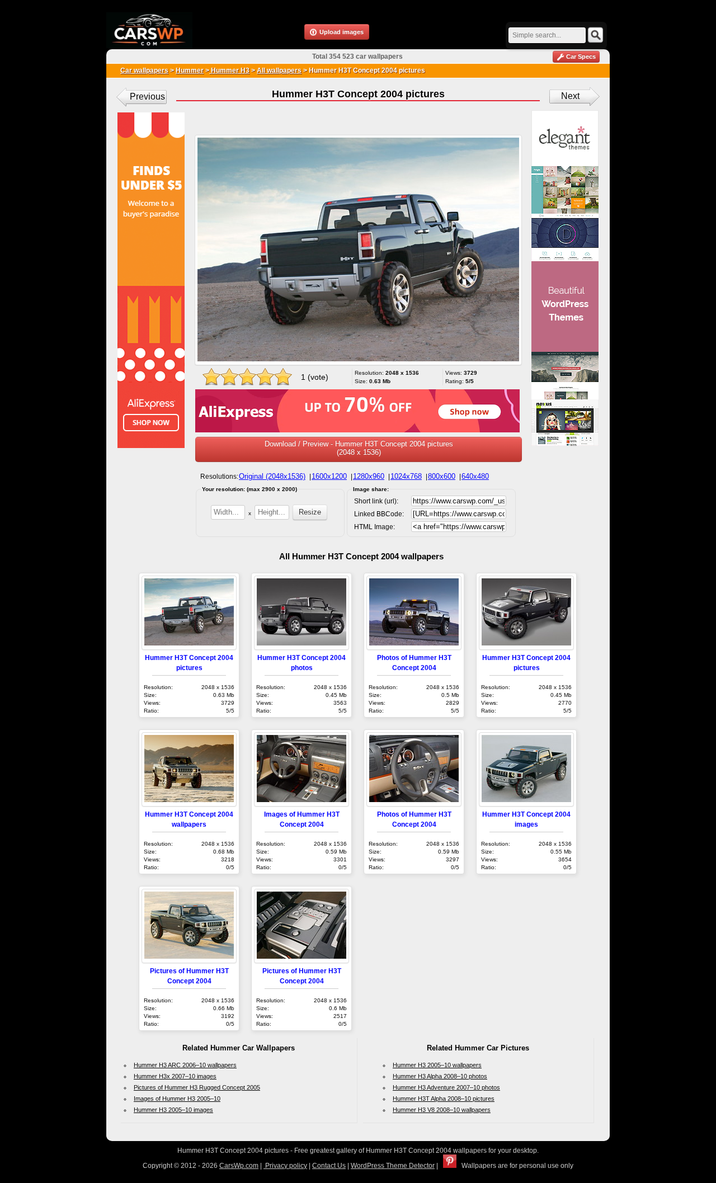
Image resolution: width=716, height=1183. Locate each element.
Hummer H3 (229, 70)
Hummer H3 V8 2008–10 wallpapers (442, 1109)
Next (570, 96)
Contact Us (329, 1166)
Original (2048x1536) (272, 476)
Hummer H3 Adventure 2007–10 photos (446, 1087)
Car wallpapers (144, 70)
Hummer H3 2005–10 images (173, 1109)
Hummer (190, 70)
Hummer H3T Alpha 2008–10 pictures (443, 1098)
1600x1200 (329, 476)
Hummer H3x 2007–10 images (175, 1076)
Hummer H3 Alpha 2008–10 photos (440, 1076)
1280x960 (368, 476)
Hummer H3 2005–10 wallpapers (437, 1065)
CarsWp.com (238, 1166)
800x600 (441, 476)
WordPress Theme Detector (393, 1166)
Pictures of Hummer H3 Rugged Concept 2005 (197, 1087)
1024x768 (406, 476)
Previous (147, 96)
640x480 (475, 476)
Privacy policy (285, 1166)
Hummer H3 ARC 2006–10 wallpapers (185, 1065)
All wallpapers (279, 70)
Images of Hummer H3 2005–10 (177, 1098)
